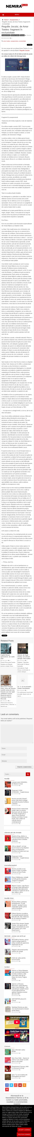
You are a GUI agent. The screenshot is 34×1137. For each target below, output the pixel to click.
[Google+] (16, 1085)
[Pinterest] (7, 1089)
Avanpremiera (14, 19)
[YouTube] (20, 1085)
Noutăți (6, 779)
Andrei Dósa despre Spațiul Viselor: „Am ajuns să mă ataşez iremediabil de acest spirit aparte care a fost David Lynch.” (20, 927)
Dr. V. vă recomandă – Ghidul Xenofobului (25, 687)
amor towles (6, 41)
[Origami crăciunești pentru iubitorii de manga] (8, 954)
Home (6, 19)
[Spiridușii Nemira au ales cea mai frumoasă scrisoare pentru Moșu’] (8, 1012)
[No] (32, 1121)
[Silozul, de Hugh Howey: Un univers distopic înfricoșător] (23, 653)
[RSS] (24, 1085)
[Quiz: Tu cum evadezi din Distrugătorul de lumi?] (8, 1079)
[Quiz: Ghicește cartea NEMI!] (8, 1054)
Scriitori (7, 967)
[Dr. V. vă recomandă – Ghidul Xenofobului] (23, 685)
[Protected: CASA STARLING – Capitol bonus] (8, 795)
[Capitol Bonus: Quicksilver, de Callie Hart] (6, 653)
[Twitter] (11, 1085)
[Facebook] (7, 1085)
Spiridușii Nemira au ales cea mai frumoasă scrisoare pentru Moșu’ (20, 1008)
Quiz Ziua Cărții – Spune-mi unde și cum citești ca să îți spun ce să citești (20, 1059)
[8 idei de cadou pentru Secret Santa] (8, 962)
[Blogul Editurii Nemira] (17, 9)
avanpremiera (14, 41)
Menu (17, 14)
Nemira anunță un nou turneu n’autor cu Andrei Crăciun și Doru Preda (19, 870)
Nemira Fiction (15, 35)
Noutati (22, 35)
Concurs (7, 1046)
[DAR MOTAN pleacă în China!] (8, 1003)
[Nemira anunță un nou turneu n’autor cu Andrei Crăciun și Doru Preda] (8, 873)
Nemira (29, 35)
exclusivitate (22, 41)
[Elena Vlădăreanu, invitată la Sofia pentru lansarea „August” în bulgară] (8, 882)
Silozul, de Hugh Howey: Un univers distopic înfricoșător (24, 656)
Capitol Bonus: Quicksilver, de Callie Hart (8, 656)
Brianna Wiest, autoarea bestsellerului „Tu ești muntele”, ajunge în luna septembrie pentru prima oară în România (19, 905)
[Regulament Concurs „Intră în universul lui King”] (8, 1071)
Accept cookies (24, 1130)
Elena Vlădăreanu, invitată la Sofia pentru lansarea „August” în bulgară (20, 879)
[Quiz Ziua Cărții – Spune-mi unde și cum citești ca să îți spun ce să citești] (8, 1063)
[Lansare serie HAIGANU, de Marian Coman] (8, 787)
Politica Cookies (24, 1134)
